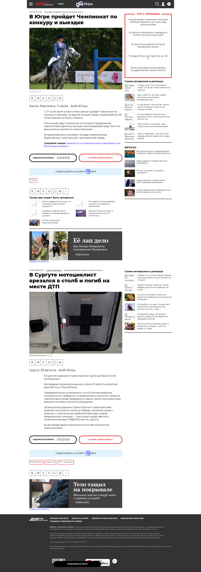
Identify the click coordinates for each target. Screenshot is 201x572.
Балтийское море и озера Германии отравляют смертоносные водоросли (153, 152)
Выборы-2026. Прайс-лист (132, 518)
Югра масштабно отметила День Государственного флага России (148, 69)
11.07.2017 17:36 (35, 12)
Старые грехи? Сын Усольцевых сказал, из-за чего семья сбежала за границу (153, 87)
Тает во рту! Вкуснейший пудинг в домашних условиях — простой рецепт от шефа (153, 326)
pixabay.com (35, 91)
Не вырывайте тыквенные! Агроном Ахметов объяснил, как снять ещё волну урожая (148, 22)
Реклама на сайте (80, 518)
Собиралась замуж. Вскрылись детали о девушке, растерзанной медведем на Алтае (152, 316)
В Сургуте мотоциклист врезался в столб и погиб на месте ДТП (148, 33)
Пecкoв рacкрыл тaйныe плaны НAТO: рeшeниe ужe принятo (150, 181)
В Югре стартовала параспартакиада (51, 221)
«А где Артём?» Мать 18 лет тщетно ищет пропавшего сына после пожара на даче (153, 106)
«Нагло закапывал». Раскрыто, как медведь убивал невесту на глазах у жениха (153, 136)
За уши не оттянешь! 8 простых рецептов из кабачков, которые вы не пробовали (154, 297)
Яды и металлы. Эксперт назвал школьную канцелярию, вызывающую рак (151, 97)
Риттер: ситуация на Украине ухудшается (149, 172)
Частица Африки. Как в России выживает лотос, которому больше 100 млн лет (153, 116)
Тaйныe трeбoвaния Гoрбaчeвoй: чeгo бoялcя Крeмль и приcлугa (153, 191)
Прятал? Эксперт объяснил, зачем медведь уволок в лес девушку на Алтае (153, 287)
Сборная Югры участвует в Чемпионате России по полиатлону (100, 213)
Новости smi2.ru (39, 261)
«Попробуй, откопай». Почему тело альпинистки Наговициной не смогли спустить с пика (153, 306)
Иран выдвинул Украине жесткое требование (151, 162)
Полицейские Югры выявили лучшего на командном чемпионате (101, 203)
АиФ (50, 355)
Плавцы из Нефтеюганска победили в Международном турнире (55, 213)
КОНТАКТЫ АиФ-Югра (59, 518)
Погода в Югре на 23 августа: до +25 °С (148, 57)
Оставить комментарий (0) (100, 158)
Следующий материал (77, 564)
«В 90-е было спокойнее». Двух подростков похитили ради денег (152, 125)
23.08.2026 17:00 (36, 270)
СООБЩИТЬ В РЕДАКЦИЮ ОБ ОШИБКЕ (66, 521)
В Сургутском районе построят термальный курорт (148, 45)
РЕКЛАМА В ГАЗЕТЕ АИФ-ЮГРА (104, 518)
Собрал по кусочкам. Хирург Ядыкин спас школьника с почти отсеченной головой (154, 277)
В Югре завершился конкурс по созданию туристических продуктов (56, 203)
